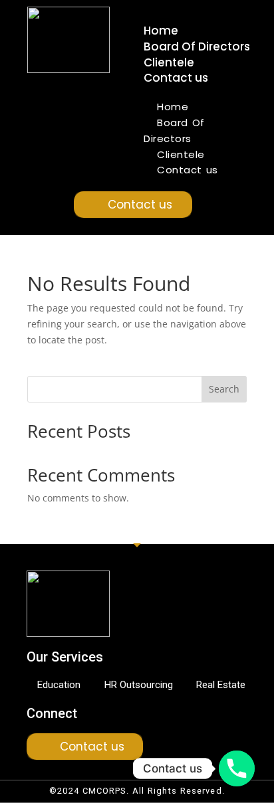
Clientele (169, 62)
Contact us (176, 78)
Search (224, 389)
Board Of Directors (197, 46)
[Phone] (237, 768)
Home (161, 31)
